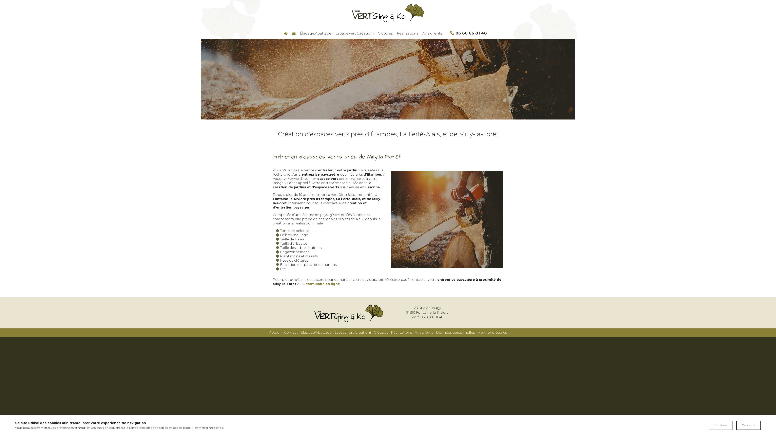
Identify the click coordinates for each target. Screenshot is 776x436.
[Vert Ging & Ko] (388, 13)
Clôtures (385, 33)
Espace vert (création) (354, 33)
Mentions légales (492, 332)
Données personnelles (455, 332)
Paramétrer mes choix (208, 428)
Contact (291, 332)
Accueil (275, 332)
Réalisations (407, 33)
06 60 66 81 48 (470, 33)
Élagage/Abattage (315, 33)
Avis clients (432, 33)
